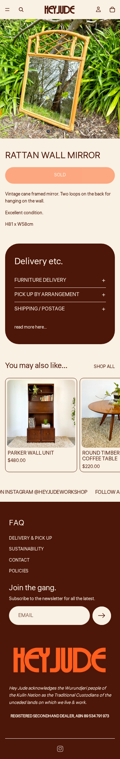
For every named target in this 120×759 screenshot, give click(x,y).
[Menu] (7, 9)
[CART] (112, 10)
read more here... (30, 327)
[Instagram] (60, 749)
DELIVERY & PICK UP (30, 538)
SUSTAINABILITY (26, 549)
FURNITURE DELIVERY (40, 280)
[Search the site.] (21, 10)
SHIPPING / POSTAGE (39, 308)
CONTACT (19, 560)
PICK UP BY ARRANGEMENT (46, 294)
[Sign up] (101, 615)
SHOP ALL (104, 367)
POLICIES (18, 571)
